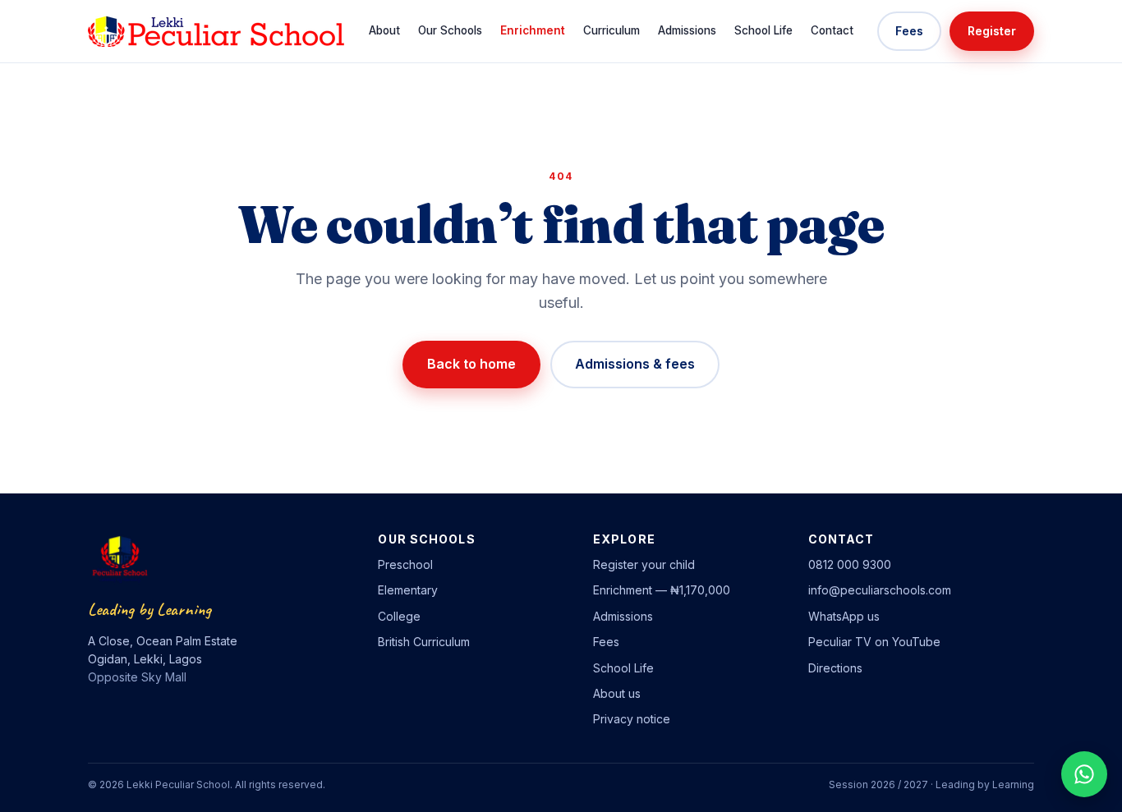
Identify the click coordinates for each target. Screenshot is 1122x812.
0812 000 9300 (849, 564)
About (384, 30)
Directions (835, 668)
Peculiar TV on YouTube (874, 642)
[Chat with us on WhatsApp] (1084, 774)
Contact (832, 30)
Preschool (405, 564)
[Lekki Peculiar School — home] (216, 31)
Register (992, 31)
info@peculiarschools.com (879, 590)
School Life (763, 30)
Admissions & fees (635, 364)
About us (617, 693)
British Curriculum (424, 642)
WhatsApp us (844, 616)
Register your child (644, 564)
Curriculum (611, 30)
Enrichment (532, 30)
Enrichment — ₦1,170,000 (661, 590)
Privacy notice (631, 719)
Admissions (687, 30)
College (399, 616)
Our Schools (450, 30)
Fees (909, 31)
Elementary (408, 590)
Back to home (471, 364)
